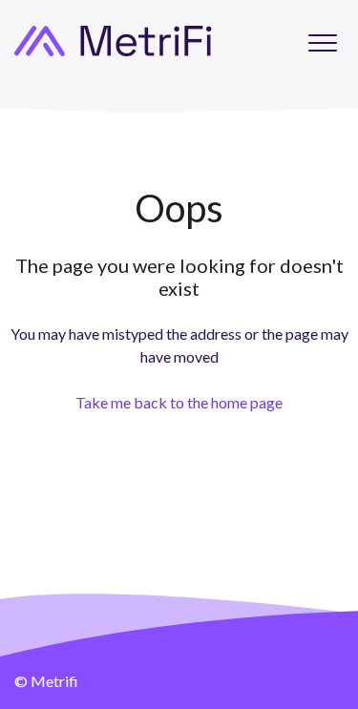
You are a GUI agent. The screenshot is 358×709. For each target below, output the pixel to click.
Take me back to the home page (179, 402)
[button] (322, 42)
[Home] (113, 41)
